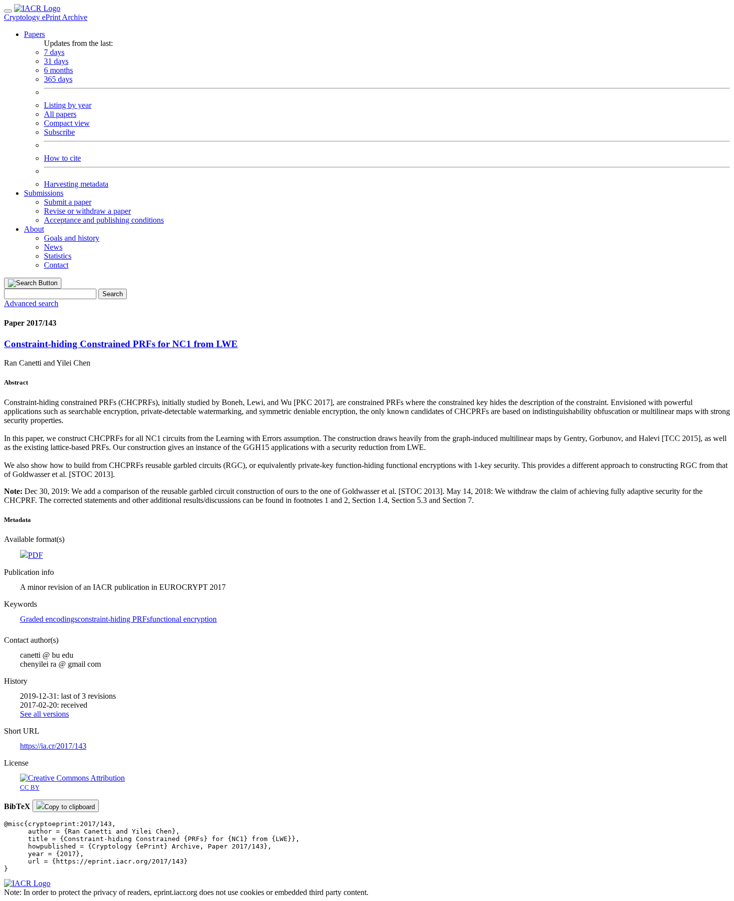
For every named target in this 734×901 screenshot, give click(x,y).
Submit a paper (67, 202)
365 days (58, 79)
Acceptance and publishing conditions (104, 220)
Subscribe (59, 132)
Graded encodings (48, 619)
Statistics (57, 256)
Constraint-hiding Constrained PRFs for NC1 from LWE (121, 344)
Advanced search (31, 303)
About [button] (34, 229)
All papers (60, 114)
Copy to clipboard (69, 807)
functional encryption (183, 619)
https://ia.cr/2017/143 (53, 746)
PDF (35, 555)
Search (112, 294)
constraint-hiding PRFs (113, 619)
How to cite (62, 158)
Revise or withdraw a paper (87, 211)
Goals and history (71, 238)
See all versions (44, 714)
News (53, 247)
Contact (56, 265)
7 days (54, 52)
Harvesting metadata (76, 184)
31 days (56, 61)
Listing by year (67, 105)
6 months (58, 70)
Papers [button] (34, 34)
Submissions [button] (43, 193)
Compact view (67, 123)
